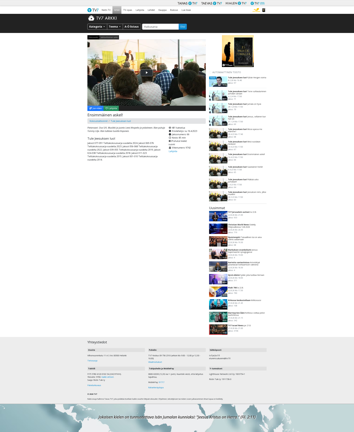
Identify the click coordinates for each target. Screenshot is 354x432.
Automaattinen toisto (226, 72)
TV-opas (127, 9)
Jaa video (97, 108)
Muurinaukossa (256, 10)
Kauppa (162, 9)
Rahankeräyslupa (156, 387)
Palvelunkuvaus (94, 385)
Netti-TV (106, 9)
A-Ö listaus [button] (132, 26)
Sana (264, 10)
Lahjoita (140, 9)
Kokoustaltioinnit (99, 121)
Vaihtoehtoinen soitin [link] (109, 37)
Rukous (174, 9)
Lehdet (151, 9)
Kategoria (96, 26)
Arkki (117, 9)
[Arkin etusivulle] (102, 18)
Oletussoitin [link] (93, 37)
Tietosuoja (92, 360)
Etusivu (93, 10)
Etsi (182, 26)
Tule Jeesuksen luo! (121, 121)
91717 (161, 382)
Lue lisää (186, 9)
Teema (114, 26)
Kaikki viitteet (107, 377)
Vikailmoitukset (155, 362)
